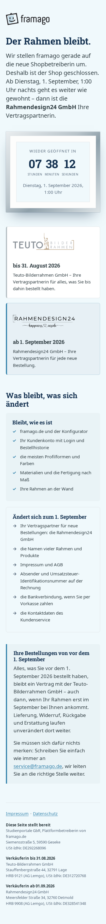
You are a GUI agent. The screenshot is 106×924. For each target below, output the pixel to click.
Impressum (17, 813)
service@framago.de (38, 766)
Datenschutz (45, 813)
